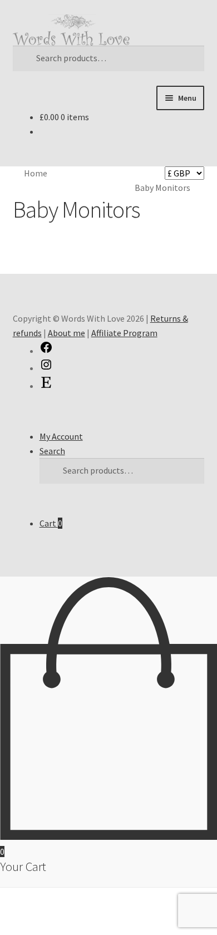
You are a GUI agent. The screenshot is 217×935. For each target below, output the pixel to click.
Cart (51, 523)
